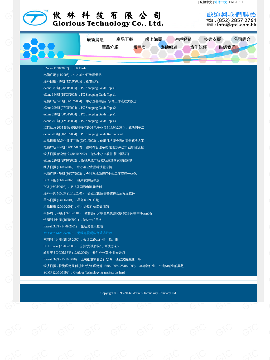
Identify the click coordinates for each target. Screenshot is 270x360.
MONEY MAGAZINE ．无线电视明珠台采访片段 (78, 233)
